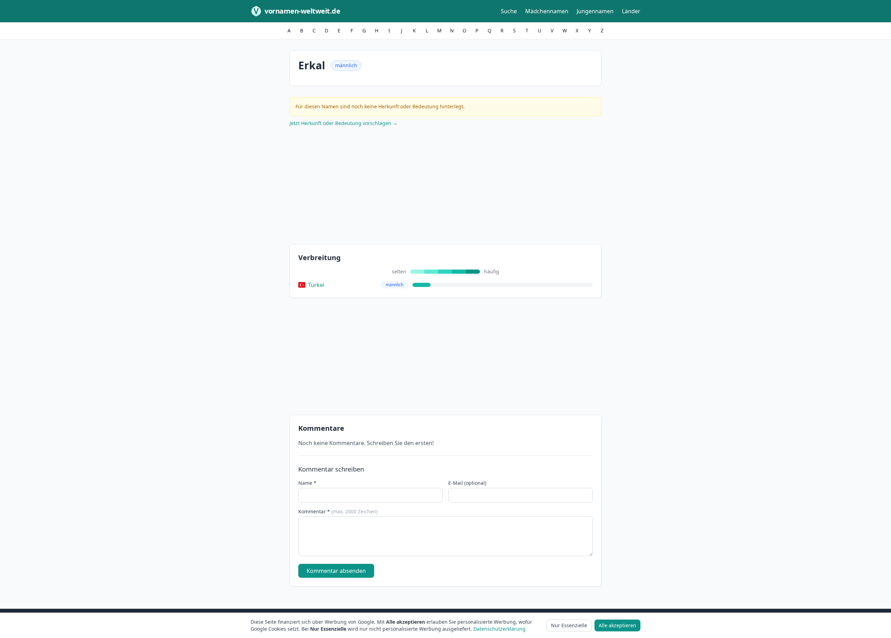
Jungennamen (595, 11)
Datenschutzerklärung (499, 628)
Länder (631, 11)
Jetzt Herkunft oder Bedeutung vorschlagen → (343, 123)
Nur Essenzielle (569, 625)
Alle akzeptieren (617, 625)
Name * (307, 483)
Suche (509, 11)
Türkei (316, 285)
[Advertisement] (445, 187)
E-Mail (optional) (467, 483)
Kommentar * (338, 511)
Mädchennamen (546, 11)
